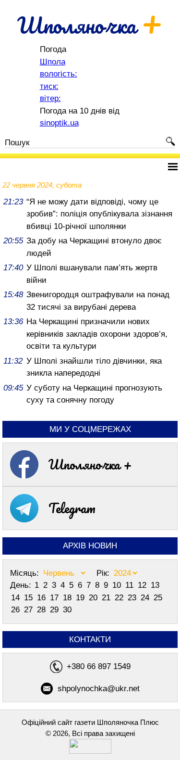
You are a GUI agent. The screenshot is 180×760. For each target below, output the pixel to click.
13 (155, 585)
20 (94, 597)
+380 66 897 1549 (99, 666)
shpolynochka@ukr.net (99, 688)
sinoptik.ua (59, 122)
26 (16, 609)
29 (55, 609)
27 (29, 609)
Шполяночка (90, 25)
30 (67, 609)
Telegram (72, 508)
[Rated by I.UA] (90, 751)
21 (107, 597)
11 (130, 585)
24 (146, 597)
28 (42, 609)
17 (55, 597)
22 (120, 597)
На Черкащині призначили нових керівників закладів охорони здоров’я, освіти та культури (97, 334)
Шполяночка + (90, 464)
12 (143, 585)
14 (16, 597)
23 (133, 597)
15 (29, 597)
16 (42, 597)
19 (81, 597)
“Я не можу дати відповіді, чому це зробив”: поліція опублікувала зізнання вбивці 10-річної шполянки (99, 214)
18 (68, 597)
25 (158, 597)
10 (117, 585)
